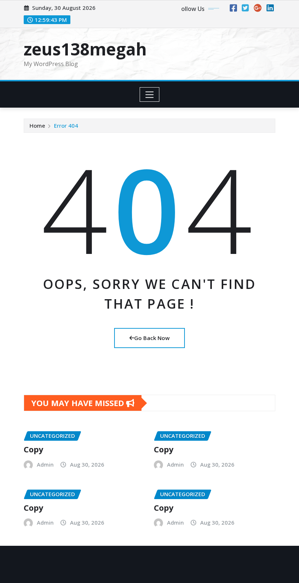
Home (37, 125)
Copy (33, 449)
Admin (45, 464)
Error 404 (66, 125)
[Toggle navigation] (150, 94)
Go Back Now (152, 337)
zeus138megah (85, 49)
